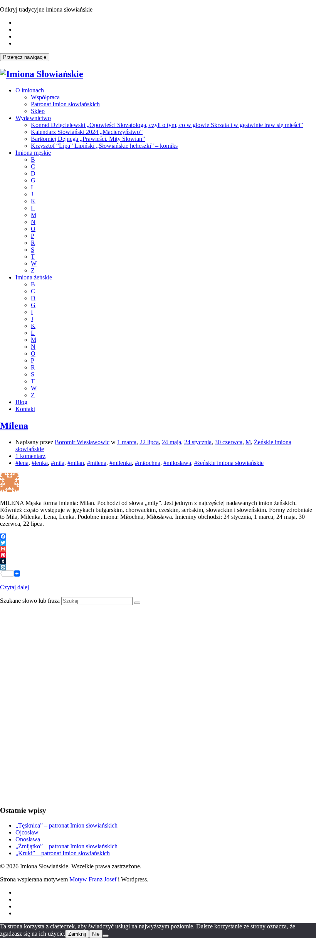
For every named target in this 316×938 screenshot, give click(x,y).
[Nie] (106, 936)
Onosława (27, 839)
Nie (95, 934)
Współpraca (45, 97)
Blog (21, 402)
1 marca (126, 442)
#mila (57, 463)
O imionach (29, 90)
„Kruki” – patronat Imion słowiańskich (62, 853)
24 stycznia (198, 442)
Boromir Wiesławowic (82, 442)
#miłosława (177, 463)
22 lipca (149, 442)
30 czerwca (228, 442)
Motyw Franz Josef (92, 879)
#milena (96, 463)
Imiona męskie (33, 152)
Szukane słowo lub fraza (30, 600)
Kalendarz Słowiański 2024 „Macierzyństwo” (87, 132)
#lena (22, 463)
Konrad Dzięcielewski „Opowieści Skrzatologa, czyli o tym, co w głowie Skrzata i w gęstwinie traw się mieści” (167, 125)
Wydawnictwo (33, 118)
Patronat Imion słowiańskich (65, 104)
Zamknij (77, 934)
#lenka (40, 463)
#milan (75, 463)
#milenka (120, 463)
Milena (14, 426)
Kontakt (25, 409)
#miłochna (147, 463)
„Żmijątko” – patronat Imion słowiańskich (66, 846)
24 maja (171, 442)
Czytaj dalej (14, 587)
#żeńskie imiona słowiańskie (229, 463)
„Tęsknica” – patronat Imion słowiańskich (66, 825)
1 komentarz (30, 456)
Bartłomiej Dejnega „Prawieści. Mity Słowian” (88, 138)
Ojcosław (27, 832)
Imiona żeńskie (33, 277)
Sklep (38, 111)
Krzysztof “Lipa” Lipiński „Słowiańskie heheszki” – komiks (104, 145)
